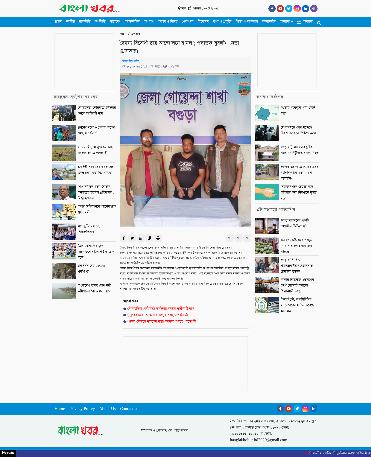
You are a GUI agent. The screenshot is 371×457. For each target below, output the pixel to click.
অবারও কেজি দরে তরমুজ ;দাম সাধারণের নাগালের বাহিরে (296, 246)
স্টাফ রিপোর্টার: (131, 61)
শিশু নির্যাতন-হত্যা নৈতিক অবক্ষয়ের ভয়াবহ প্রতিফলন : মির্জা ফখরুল (96, 192)
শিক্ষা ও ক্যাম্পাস (247, 21)
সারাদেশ (115, 21)
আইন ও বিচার (168, 21)
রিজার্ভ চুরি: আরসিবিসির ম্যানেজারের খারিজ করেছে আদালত (297, 305)
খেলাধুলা (187, 21)
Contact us (129, 408)
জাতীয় (70, 21)
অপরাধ (149, 21)
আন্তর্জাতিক (132, 21)
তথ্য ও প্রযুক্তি (222, 21)
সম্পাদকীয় (269, 21)
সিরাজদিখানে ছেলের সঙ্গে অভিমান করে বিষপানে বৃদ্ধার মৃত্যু (298, 192)
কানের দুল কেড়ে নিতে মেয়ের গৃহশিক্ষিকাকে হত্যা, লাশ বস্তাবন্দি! (299, 173)
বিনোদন (203, 21)
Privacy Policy (82, 408)
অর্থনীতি (100, 21)
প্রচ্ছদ (58, 21)
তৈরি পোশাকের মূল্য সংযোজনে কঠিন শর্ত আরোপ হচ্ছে (96, 252)
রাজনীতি (84, 21)
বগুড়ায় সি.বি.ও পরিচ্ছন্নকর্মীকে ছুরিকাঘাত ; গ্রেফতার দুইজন (298, 266)
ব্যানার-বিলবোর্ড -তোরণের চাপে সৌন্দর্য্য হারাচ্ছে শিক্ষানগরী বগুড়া (297, 285)
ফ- (238, 238)
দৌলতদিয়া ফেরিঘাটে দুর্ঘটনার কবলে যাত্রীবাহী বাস (160, 308)
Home (60, 408)
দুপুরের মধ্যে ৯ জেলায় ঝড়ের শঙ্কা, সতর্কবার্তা (157, 315)
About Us (107, 408)
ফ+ (230, 238)
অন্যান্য (285, 21)
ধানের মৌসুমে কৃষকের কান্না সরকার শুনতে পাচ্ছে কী (161, 321)
